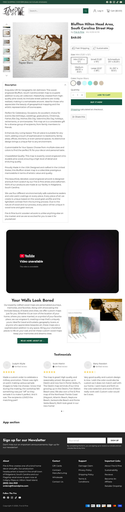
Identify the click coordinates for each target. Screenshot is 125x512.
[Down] (6, 75)
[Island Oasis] (90, 83)
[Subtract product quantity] (73, 95)
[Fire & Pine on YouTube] (121, 2)
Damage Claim (85, 466)
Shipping (75, 109)
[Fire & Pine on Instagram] (114, 2)
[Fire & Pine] (13, 10)
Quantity (75, 90)
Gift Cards (57, 466)
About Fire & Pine (113, 466)
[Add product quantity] (82, 95)
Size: (80, 54)
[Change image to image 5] (6, 59)
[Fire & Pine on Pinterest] (110, 2)
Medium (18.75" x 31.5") (79, 69)
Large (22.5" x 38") (96, 69)
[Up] (6, 24)
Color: (80, 78)
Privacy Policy (85, 470)
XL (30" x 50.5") (114, 69)
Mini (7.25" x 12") (79, 60)
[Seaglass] (84, 83)
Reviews (109, 474)
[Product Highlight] (62, 261)
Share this (80, 117)
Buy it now (96, 102)
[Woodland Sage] (95, 83)
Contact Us (57, 482)
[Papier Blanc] (73, 83)
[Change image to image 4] (6, 51)
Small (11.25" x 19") (96, 60)
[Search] (85, 10)
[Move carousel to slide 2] (63, 411)
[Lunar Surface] (79, 83)
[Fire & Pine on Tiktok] (117, 2)
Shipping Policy (86, 474)
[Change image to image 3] (6, 42)
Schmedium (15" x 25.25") (114, 60)
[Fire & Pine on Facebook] (107, 2)
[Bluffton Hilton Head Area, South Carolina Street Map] (40, 50)
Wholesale (57, 477)
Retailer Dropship (113, 486)
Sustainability (111, 470)
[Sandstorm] (101, 83)
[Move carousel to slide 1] (61, 411)
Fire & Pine (79, 32)
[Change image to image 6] (6, 68)
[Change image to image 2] (6, 33)
